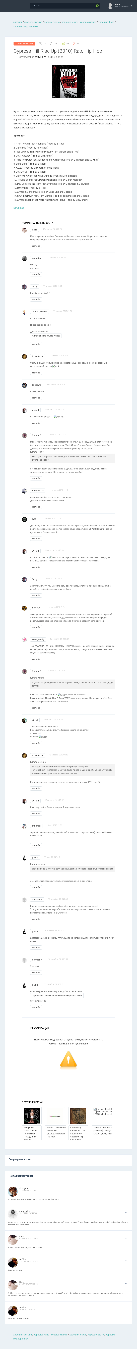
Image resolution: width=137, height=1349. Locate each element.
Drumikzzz (40, 57)
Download (19, 208)
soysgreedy (38, 639)
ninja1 (35, 720)
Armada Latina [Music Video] (46, 335)
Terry (34, 286)
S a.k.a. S (36, 435)
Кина (34, 229)
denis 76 (36, 607)
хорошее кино (52, 22)
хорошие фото (106, 22)
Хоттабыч (37, 899)
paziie (35, 857)
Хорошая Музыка (24, 43)
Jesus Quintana (39, 311)
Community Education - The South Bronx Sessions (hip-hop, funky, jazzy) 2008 (77, 1135)
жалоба (36, 246)
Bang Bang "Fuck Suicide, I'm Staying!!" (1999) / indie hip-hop (30, 1133)
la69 (34, 519)
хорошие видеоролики (25, 26)
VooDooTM (37, 490)
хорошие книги (70, 22)
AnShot (23, 1259)
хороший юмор (88, 22)
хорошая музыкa (33, 22)
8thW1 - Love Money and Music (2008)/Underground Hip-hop (57, 1132)
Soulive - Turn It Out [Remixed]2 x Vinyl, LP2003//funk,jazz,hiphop (106, 1130)
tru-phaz (36, 826)
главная (17, 22)
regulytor (36, 258)
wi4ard (35, 410)
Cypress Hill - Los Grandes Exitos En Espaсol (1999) (57, 995)
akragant (23, 1188)
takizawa (36, 385)
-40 (78, 43)
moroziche (24, 1211)
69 (67, 43)
